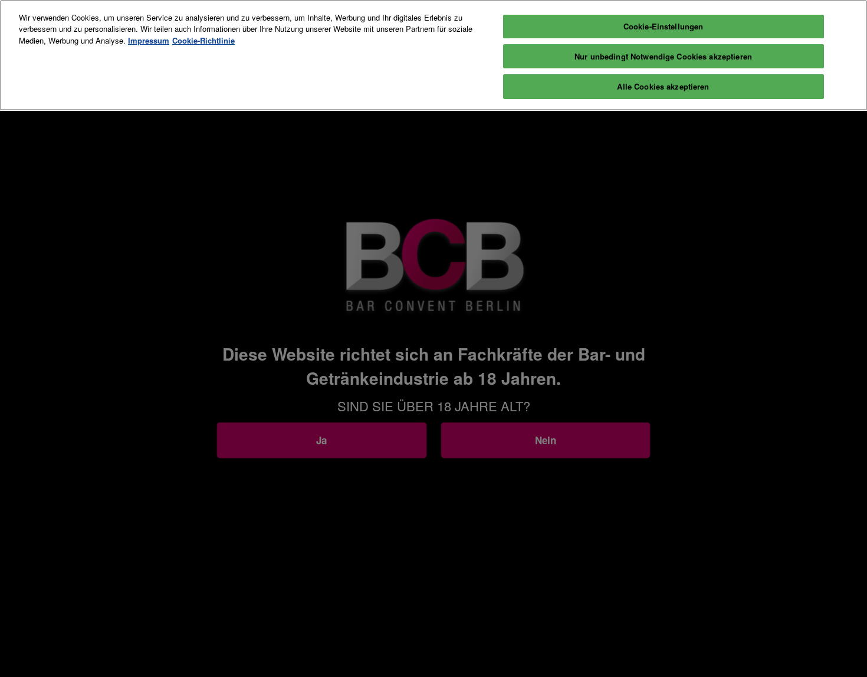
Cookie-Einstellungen (663, 26)
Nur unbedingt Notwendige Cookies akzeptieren (663, 56)
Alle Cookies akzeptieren (663, 86)
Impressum (148, 40)
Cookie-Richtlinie (203, 40)
